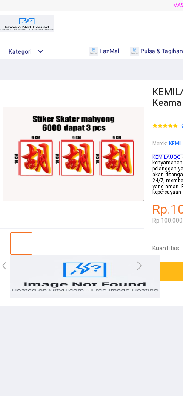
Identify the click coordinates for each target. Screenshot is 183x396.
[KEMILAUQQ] (85, 296)
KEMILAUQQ (166, 157)
